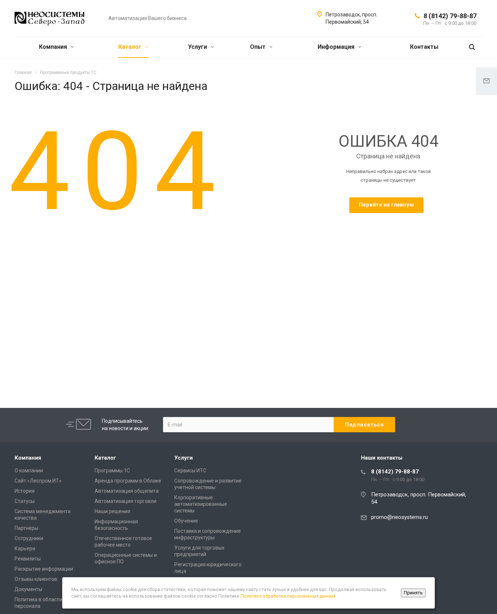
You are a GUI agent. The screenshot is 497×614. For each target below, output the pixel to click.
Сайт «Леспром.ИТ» (38, 481)
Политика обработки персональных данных (287, 596)
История (25, 491)
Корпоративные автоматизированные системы (200, 504)
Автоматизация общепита (127, 491)
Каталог (130, 46)
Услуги (198, 46)
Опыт (258, 46)
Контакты (424, 46)
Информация (337, 46)
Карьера (25, 548)
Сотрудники (29, 538)
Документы (28, 589)
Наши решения (112, 511)
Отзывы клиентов (36, 579)
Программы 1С (112, 470)
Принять (413, 592)
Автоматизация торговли (125, 501)
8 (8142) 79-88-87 (450, 16)
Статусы (25, 501)
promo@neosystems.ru (399, 517)
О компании (29, 470)
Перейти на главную (386, 204)
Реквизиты (28, 559)
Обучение (186, 521)
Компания (53, 46)
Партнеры (26, 528)
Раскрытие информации (44, 569)
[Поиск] (471, 47)
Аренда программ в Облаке (128, 481)
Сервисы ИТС (190, 470)
